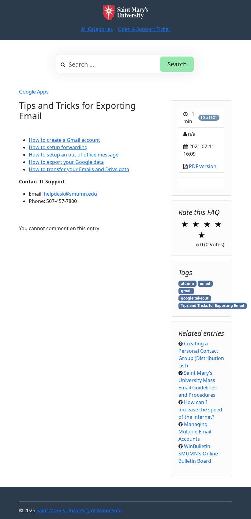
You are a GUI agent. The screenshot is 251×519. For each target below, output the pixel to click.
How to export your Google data (66, 162)
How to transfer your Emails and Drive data (79, 169)
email (205, 283)
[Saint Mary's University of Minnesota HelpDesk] (125, 12)
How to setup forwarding (58, 147)
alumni (187, 283)
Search (177, 64)
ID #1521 (209, 117)
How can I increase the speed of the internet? (200, 409)
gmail (186, 290)
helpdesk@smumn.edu (70, 193)
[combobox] (125, 64)
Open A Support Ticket (144, 29)
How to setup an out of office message (73, 154)
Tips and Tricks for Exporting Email (212, 305)
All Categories (97, 29)
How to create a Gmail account (64, 140)
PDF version (202, 166)
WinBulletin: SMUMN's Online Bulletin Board (198, 453)
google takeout (194, 298)
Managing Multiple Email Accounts (194, 431)
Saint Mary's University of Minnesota (79, 510)
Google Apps (34, 91)
